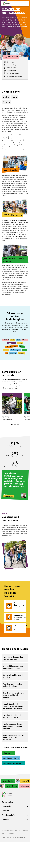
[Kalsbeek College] (6, 3)
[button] (11, 424)
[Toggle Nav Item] (27, 802)
